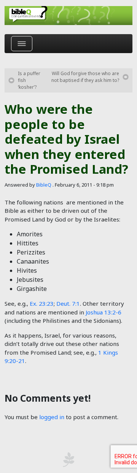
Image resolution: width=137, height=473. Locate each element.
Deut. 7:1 (68, 303)
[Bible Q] (68, 15)
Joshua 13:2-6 (103, 312)
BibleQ (43, 184)
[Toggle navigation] (21, 43)
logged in (51, 417)
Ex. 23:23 (42, 303)
